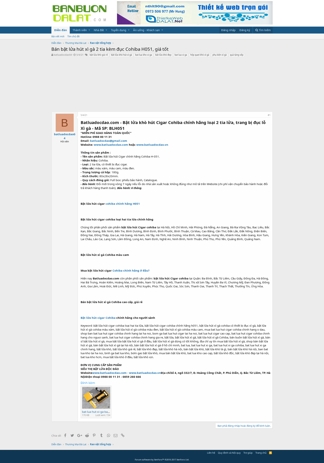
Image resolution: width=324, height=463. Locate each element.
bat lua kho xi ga (143, 54)
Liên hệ (211, 452)
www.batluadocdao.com (111, 144)
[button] (89, 30)
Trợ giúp (248, 452)
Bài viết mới (57, 36)
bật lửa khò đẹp (163, 54)
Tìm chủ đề (73, 36)
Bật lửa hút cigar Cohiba (98, 318)
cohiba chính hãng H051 (123, 203)
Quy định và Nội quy (229, 452)
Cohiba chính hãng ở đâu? (130, 270)
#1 (269, 115)
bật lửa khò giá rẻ (99, 54)
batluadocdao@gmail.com (108, 141)
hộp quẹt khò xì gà (199, 54)
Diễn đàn (60, 30)
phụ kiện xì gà (219, 54)
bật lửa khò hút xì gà (121, 54)
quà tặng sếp (236, 54)
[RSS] (270, 453)
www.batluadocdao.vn (152, 144)
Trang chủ (260, 452)
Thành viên (80, 30)
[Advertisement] (162, 85)
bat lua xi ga (181, 54)
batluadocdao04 (63, 54)
